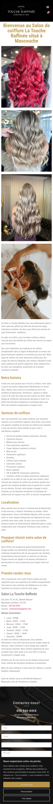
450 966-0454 (14, 606)
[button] (48, 7)
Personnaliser (26, 791)
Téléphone (5, 741)
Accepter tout (26, 784)
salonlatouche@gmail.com (20, 609)
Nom (3, 724)
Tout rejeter (26, 798)
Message (5, 750)
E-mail (3, 733)
